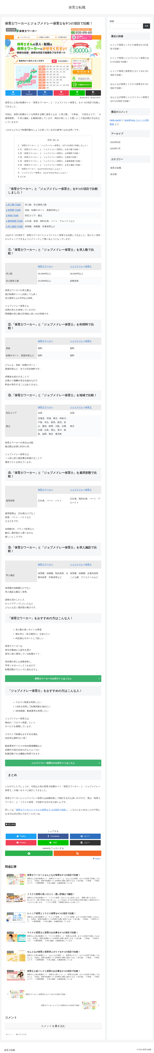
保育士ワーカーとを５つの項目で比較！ (42, 810)
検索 (112, 21)
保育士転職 (11, 824)
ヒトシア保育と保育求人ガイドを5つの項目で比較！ (129, 73)
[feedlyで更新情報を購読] (29, 853)
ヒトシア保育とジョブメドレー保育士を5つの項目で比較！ (129, 60)
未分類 (113, 174)
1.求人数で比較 (13, 204)
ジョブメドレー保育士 (81, 266)
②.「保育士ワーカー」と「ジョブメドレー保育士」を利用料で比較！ (50, 153)
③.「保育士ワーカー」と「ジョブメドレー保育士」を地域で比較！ (49, 157)
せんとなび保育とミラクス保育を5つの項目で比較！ (129, 86)
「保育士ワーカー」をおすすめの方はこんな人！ (41, 169)
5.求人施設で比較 (14, 226)
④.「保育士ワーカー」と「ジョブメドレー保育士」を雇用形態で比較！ (51, 161)
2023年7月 (115, 148)
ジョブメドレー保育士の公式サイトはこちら (53, 763)
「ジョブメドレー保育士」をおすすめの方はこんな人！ (44, 173)
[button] (93, 93)
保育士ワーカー (45, 266)
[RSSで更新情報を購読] (77, 853)
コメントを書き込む (53, 1025)
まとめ (23, 176)
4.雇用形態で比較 (14, 221)
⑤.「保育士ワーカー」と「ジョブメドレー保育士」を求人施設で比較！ (51, 165)
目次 (50, 140)
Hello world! (115, 120)
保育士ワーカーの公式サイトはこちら (53, 678)
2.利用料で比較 (13, 210)
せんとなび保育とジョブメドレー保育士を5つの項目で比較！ (129, 99)
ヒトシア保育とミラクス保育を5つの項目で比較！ (129, 47)
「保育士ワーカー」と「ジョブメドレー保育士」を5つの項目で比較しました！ (54, 145)
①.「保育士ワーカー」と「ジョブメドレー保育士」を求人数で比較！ (50, 149)
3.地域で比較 (12, 215)
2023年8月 (115, 142)
